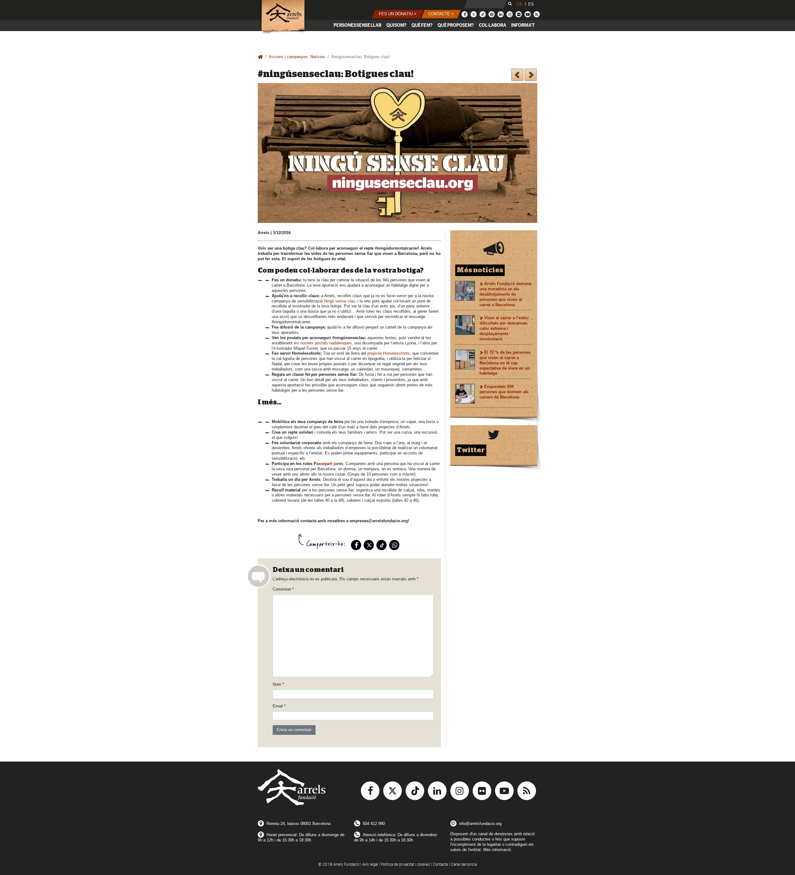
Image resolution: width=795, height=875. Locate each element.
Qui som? (396, 25)
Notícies (317, 56)
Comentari (283, 589)
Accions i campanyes (288, 56)
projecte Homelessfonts (388, 353)
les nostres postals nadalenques (323, 343)
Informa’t (523, 25)
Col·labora (492, 25)
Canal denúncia (464, 865)
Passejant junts (328, 463)
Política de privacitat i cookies (405, 865)
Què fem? (422, 25)
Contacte (440, 865)
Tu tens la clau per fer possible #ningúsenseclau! (517, 75)
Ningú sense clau (339, 301)
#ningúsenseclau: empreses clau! (530, 75)
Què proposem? (456, 25)
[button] (397, 14)
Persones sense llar (357, 25)
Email (279, 706)
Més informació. (497, 849)
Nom (278, 684)
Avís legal (370, 865)
